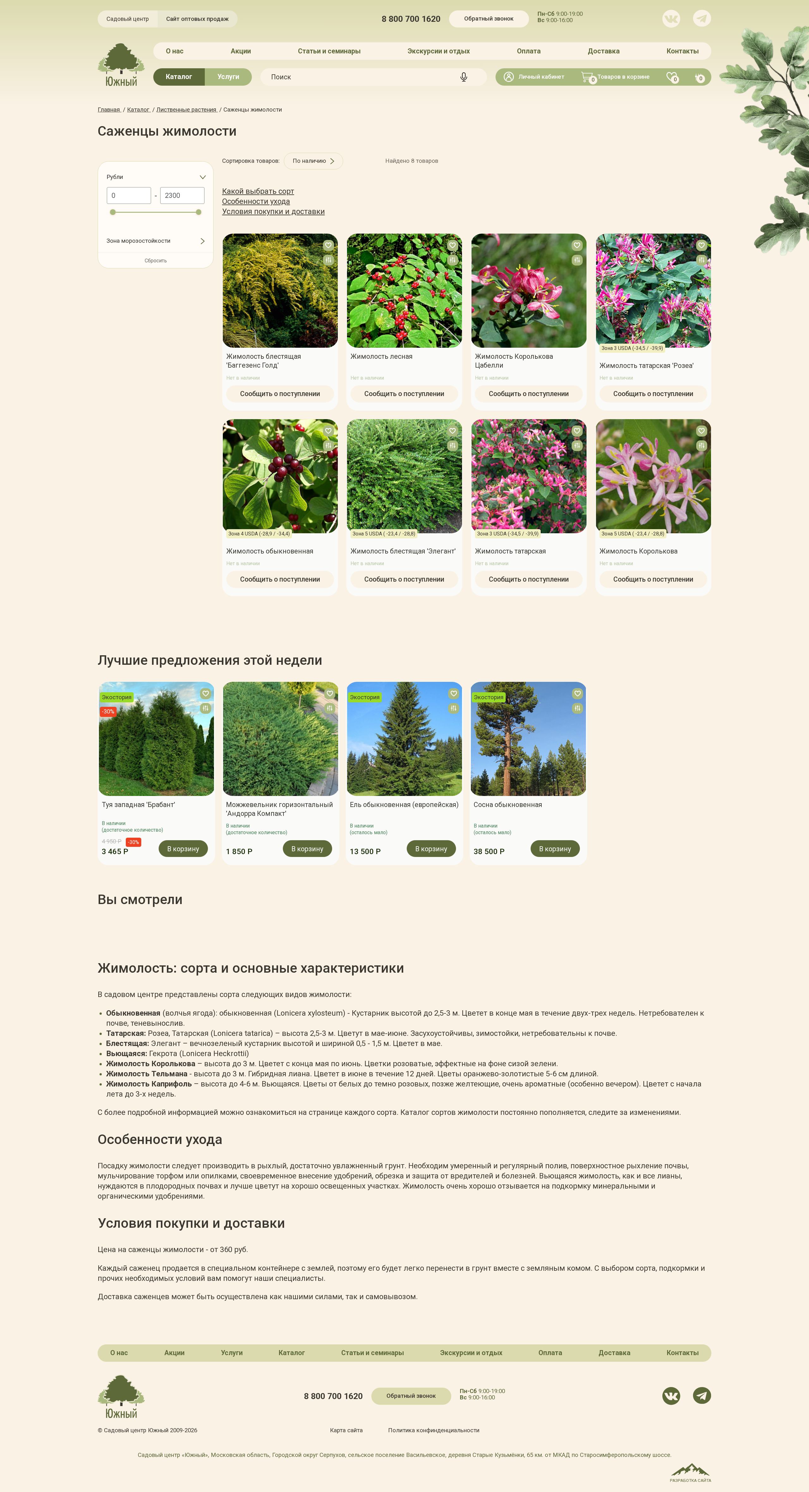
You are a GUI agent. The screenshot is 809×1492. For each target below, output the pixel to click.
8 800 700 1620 (411, 19)
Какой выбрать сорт (258, 191)
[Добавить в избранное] (328, 245)
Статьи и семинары (329, 51)
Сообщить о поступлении (280, 394)
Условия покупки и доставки (273, 211)
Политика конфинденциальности (433, 1430)
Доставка (604, 51)
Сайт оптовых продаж (197, 18)
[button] (98, 773)
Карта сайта (346, 1430)
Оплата (529, 51)
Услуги (228, 77)
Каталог (179, 77)
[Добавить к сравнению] (328, 260)
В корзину (183, 849)
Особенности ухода (256, 201)
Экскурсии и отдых (439, 51)
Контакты (683, 51)
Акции (241, 51)
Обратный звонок (489, 18)
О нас (175, 51)
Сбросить (156, 261)
